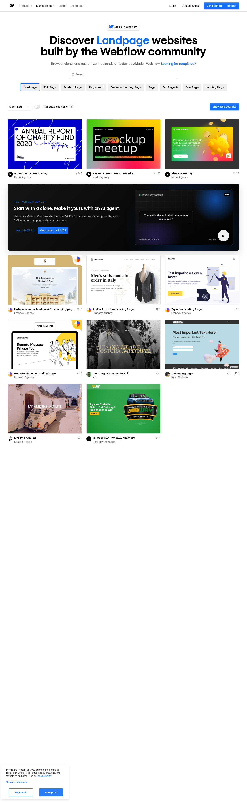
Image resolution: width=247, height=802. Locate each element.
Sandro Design (23, 441)
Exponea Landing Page (186, 309)
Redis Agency (22, 177)
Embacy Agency (24, 313)
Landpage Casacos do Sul (110, 373)
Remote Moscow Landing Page (35, 373)
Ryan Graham (179, 377)
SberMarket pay (182, 173)
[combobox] (19, 107)
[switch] (37, 107)
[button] (25, 6)
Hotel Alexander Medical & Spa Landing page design (44, 309)
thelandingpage (182, 373)
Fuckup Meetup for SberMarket (113, 173)
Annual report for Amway (30, 173)
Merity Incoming (25, 438)
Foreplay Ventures (104, 441)
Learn (62, 5)
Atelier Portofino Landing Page (113, 309)
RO (95, 377)
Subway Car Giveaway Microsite (114, 438)
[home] (12, 6)
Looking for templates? (178, 64)
